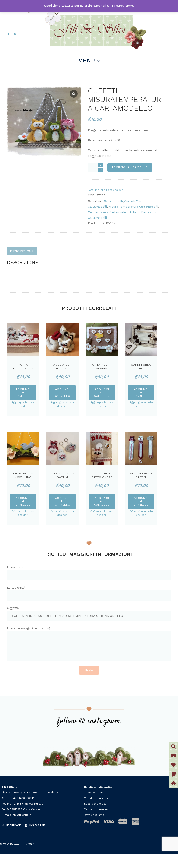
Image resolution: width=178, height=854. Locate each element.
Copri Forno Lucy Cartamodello (141, 368)
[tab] (22, 251)
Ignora (129, 5)
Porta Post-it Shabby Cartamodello (102, 368)
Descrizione (22, 251)
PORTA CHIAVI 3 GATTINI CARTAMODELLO (62, 477)
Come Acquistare (95, 792)
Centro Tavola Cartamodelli (108, 212)
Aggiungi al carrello (130, 167)
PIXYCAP (29, 844)
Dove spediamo (94, 815)
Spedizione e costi (96, 803)
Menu (86, 60)
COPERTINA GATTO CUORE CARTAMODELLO (102, 477)
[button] (173, 783)
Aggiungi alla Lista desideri (106, 189)
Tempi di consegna (96, 809)
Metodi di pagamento (97, 798)
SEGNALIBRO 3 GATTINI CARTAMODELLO (141, 477)
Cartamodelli (113, 201)
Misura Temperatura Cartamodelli (133, 206)
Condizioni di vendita (98, 787)
